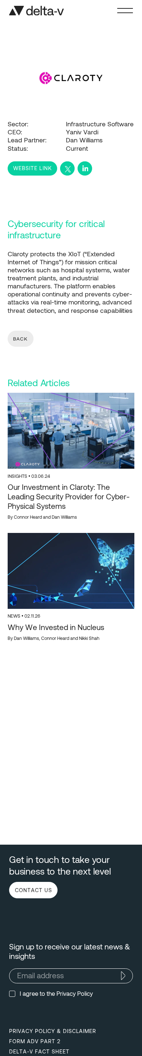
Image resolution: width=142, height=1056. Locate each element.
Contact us (33, 890)
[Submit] (123, 975)
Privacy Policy (74, 993)
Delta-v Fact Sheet (39, 1051)
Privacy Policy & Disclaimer (52, 1031)
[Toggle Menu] (125, 10)
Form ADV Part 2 (34, 1041)
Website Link (32, 168)
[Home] (36, 11)
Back (20, 338)
